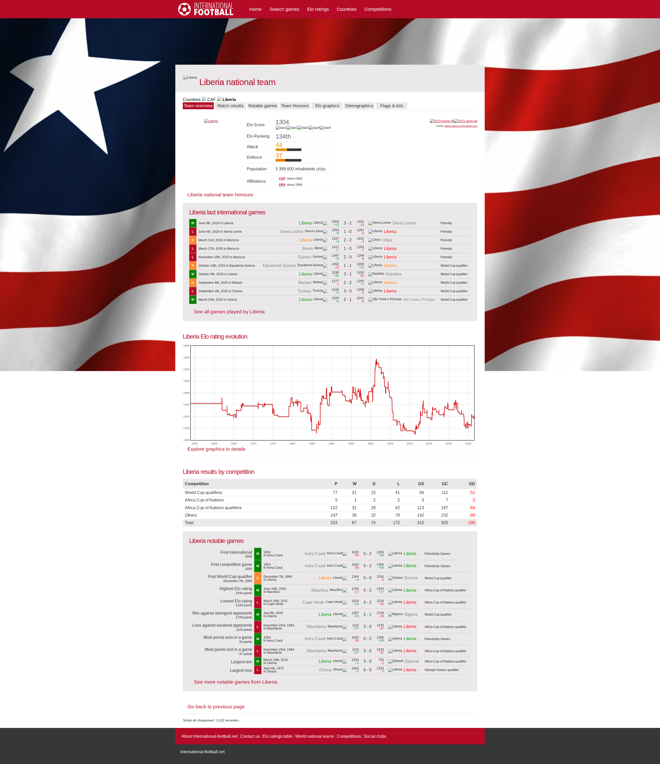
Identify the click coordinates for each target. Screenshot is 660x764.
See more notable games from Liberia (235, 682)
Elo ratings (318, 9)
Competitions (377, 9)
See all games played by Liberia (229, 311)
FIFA (282, 185)
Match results (230, 105)
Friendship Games (437, 554)
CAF (211, 99)
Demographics (359, 105)
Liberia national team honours (220, 194)
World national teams (314, 736)
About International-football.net (209, 736)
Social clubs (375, 736)
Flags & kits (391, 105)
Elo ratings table (277, 736)
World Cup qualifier (454, 265)
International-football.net (202, 752)
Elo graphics (327, 105)
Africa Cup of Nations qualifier (445, 590)
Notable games (262, 105)
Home (255, 9)
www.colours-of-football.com (460, 125)
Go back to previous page (216, 706)
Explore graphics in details (216, 449)
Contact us (250, 736)
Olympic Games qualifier (442, 670)
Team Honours (295, 105)
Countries (347, 9)
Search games (284, 9)
